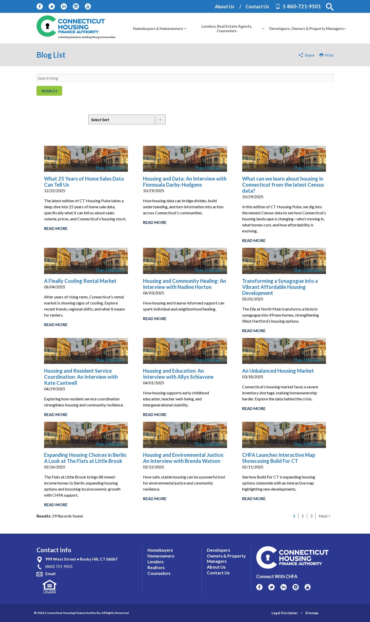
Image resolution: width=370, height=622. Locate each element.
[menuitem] (158, 28)
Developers (218, 550)
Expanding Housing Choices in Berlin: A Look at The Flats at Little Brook (85, 458)
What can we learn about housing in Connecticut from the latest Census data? (283, 185)
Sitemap (311, 613)
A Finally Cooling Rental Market (80, 281)
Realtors (156, 567)
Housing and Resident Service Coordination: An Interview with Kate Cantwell (81, 377)
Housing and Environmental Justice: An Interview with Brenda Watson (183, 458)
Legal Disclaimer (285, 613)
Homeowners (160, 556)
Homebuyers (160, 550)
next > (324, 515)
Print (328, 55)
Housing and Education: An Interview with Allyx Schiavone (178, 374)
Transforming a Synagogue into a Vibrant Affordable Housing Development (280, 287)
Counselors (158, 573)
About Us (224, 6)
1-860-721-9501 (301, 6)
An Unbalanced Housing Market (278, 371)
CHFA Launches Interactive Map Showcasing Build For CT (278, 458)
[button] (330, 7)
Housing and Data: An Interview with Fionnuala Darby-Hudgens (185, 182)
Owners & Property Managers (226, 558)
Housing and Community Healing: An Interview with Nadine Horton (184, 284)
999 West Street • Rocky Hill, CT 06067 (81, 559)
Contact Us (257, 6)
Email (50, 573)
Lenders (155, 561)
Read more (55, 228)
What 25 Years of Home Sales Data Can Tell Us (84, 182)
